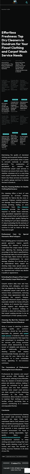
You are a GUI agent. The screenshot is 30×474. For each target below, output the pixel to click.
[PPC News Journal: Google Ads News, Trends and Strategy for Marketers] (6, 97)
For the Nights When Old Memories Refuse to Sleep (24, 140)
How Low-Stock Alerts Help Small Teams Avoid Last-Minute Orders (14, 139)
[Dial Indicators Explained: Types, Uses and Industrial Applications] (24, 96)
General (24, 134)
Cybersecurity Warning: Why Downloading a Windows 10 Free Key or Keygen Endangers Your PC (6, 142)
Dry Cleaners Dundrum (22, 456)
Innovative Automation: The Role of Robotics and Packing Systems (7, 65)
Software (5, 134)
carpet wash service (10, 456)
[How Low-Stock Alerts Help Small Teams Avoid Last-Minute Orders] (15, 129)
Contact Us (16, 463)
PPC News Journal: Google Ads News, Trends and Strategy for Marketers (5, 107)
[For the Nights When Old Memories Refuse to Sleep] (24, 130)
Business (15, 99)
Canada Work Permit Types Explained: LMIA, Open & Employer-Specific (15, 106)
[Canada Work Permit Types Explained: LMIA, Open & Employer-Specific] (15, 96)
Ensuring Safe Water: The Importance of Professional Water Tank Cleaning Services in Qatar (21, 67)
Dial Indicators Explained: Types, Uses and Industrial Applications (24, 105)
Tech (5, 100)
